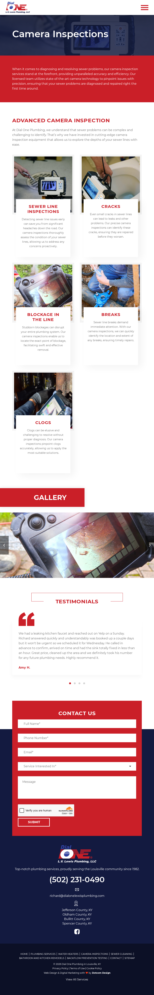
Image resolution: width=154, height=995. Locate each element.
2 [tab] (75, 683)
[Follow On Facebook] (77, 931)
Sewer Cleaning (121, 954)
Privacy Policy (60, 968)
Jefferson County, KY (77, 910)
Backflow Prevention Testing (87, 958)
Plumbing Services (43, 954)
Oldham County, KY (77, 914)
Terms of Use (77, 968)
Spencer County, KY (77, 923)
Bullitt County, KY (77, 919)
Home (24, 954)
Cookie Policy (94, 968)
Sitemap (130, 958)
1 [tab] (70, 683)
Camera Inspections (94, 954)
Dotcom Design (101, 973)
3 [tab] (79, 683)
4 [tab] (84, 683)
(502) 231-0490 (77, 879)
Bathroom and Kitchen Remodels (41, 958)
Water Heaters (68, 954)
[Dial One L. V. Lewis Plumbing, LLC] (18, 7)
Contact (116, 958)
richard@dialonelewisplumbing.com (77, 896)
